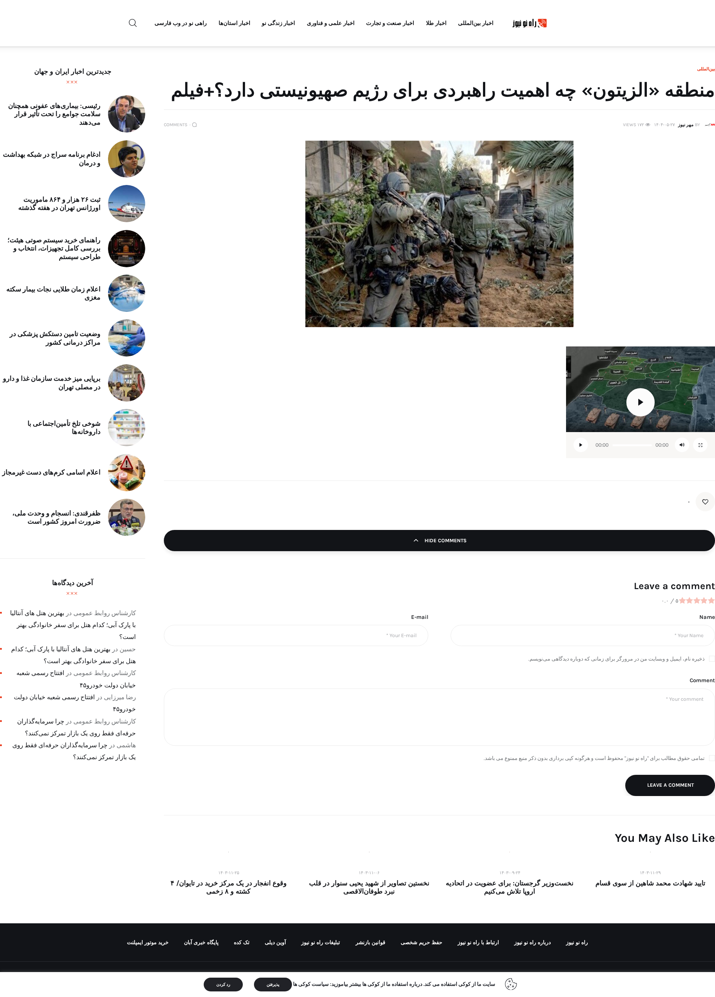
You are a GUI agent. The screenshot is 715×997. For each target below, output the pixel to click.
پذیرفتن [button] (273, 984)
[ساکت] (682, 445)
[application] (640, 402)
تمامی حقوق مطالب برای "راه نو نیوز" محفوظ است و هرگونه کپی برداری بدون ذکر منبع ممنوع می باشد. (594, 758)
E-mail (419, 617)
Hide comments (445, 540)
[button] (640, 402)
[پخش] (580, 445)
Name (707, 617)
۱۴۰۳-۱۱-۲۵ (228, 872)
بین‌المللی (706, 68)
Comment (702, 680)
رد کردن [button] (223, 984)
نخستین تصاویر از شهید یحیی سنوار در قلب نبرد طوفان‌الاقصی (369, 887)
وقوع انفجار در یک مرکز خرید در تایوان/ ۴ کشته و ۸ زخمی (229, 887)
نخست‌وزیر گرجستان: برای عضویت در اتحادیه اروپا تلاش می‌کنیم (509, 887)
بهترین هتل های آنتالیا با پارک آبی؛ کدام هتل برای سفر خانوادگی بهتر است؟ (73, 625)
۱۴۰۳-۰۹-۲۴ (509, 872)
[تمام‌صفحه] (700, 445)
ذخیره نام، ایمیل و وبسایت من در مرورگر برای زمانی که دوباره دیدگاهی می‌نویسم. (616, 659)
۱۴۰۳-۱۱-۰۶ (369, 872)
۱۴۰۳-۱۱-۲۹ (650, 872)
